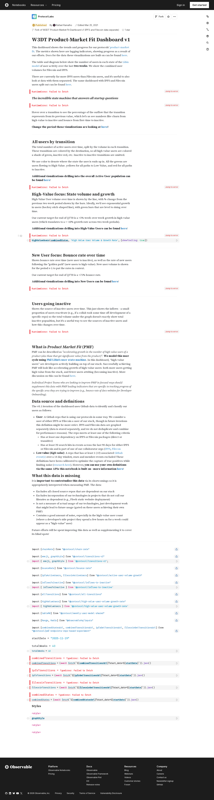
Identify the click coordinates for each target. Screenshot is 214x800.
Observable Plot (94, 777)
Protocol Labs (46, 16)
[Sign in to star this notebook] (168, 16)
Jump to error (171, 91)
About (159, 770)
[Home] (18, 776)
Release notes (93, 784)
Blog (126, 770)
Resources (37, 5)
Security (70, 793)
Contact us (162, 777)
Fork (161, 16)
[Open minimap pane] (207, 29)
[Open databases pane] (207, 23)
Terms (87, 793)
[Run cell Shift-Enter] (177, 240)
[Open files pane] (207, 16)
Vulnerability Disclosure (111, 793)
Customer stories (132, 781)
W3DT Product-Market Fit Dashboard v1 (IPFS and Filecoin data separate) (81, 29)
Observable (91, 770)
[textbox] (104, 240)
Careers (160, 774)
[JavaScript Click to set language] (28, 240)
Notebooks (19, 5)
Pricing (56, 5)
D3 (87, 781)
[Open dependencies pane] (207, 36)
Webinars (128, 774)
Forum (127, 784)
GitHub (160, 784)
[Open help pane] (207, 49)
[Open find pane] (207, 42)
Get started (199, 5)
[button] (28, 35)
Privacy (58, 793)
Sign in (181, 5)
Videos (127, 777)
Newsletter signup (165, 781)
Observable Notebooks (59, 770)
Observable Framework (97, 774)
